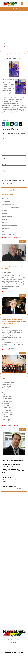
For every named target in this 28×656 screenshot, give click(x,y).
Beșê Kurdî (20, 9)
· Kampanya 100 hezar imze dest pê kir (11, 484)
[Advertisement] (14, 26)
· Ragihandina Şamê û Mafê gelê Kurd (11, 464)
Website (4, 171)
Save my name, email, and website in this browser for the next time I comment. (14, 179)
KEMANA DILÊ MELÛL (7, 195)
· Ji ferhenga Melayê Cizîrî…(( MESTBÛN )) (12, 489)
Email (4, 164)
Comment (5, 138)
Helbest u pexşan (8, 237)
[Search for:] (12, 43)
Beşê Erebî (7, 9)
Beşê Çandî (14, 9)
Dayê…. (4, 378)
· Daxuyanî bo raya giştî (8, 477)
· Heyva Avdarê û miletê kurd (9, 475)
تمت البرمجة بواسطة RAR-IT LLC (14, 652)
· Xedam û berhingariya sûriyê (9, 466)
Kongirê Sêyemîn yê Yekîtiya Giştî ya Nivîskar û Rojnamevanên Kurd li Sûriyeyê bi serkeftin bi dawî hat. (14, 321)
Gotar (9, 58)
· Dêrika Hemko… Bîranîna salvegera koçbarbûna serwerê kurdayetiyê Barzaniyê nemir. (13, 471)
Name (4, 158)
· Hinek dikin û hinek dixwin (9, 486)
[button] (22, 3)
